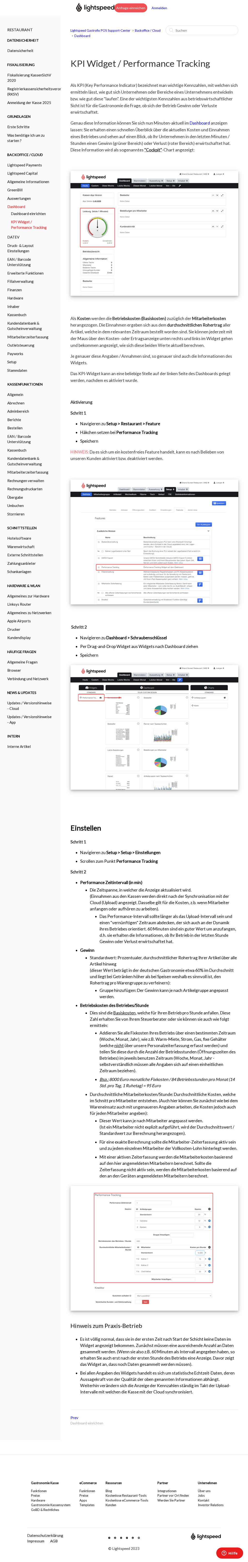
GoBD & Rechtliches (45, 1510)
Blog (109, 1491)
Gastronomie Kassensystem (50, 1505)
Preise (35, 1495)
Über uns (204, 1491)
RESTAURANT (20, 29)
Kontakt (203, 1500)
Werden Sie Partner (171, 1500)
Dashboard (82, 36)
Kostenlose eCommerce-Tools (127, 1500)
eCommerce (88, 1483)
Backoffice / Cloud (148, 30)
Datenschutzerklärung (45, 1535)
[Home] (95, 10)
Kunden (111, 1505)
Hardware (38, 1500)
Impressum (35, 1541)
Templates (86, 1505)
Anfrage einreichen (130, 8)
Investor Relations (211, 1505)
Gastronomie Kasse (45, 1483)
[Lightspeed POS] (206, 1538)
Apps (83, 1500)
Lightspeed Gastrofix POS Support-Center (100, 30)
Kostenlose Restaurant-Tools (126, 1495)
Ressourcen (114, 1483)
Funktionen (39, 1491)
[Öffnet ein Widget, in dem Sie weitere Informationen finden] (229, 1553)
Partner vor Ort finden (173, 1495)
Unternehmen (207, 1483)
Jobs (201, 1495)
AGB (54, 1541)
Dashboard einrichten (28, 213)
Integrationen (167, 1491)
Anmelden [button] (159, 8)
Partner (162, 1483)
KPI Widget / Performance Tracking (29, 225)
